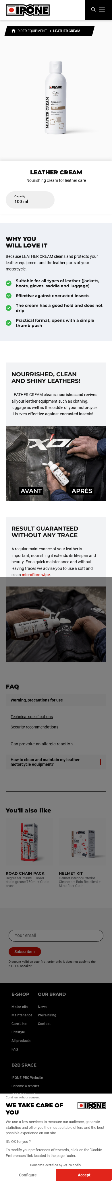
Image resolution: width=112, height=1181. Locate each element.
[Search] (93, 10)
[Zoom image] (56, 92)
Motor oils (19, 1007)
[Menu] (102, 9)
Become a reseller (25, 1086)
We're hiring (47, 1015)
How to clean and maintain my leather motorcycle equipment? (45, 762)
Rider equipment (32, 31)
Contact (44, 1024)
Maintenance (21, 1015)
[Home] (13, 32)
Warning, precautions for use (37, 700)
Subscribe (23, 951)
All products (20, 1041)
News (42, 1007)
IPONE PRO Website (27, 1078)
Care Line (18, 1024)
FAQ (14, 1049)
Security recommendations (34, 727)
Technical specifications (32, 716)
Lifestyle (18, 1032)
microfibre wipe (36, 574)
